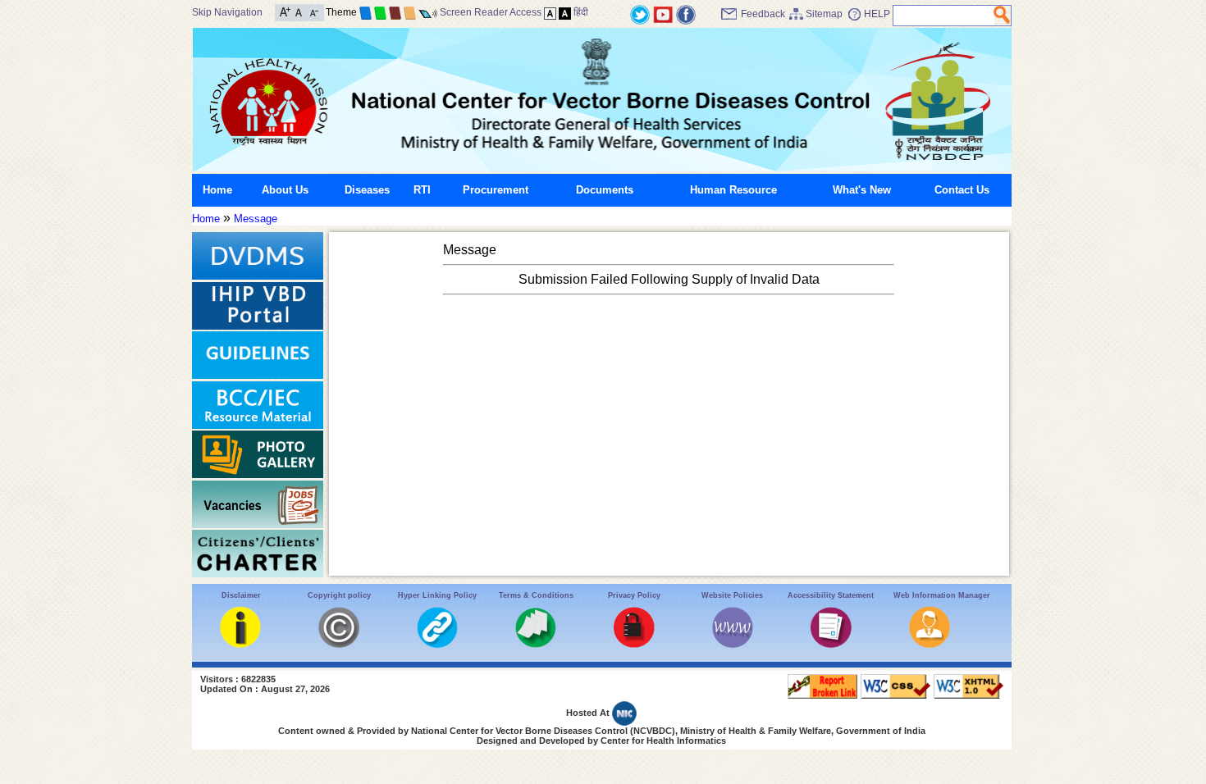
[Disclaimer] (240, 644)
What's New (862, 190)
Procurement (495, 190)
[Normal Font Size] (299, 11)
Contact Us (961, 190)
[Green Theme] (380, 12)
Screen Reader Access (490, 12)
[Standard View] (550, 12)
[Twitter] (640, 14)
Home (217, 190)
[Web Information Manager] (929, 644)
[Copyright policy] (338, 644)
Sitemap (824, 14)
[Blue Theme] (365, 12)
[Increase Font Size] (285, 11)
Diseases (367, 190)
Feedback (763, 14)
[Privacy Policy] (634, 644)
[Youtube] (663, 14)
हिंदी (580, 12)
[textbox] (943, 15)
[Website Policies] (732, 644)
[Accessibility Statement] (831, 644)
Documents (604, 190)
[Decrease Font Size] (313, 11)
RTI (422, 190)
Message (255, 218)
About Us (285, 190)
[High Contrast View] (565, 12)
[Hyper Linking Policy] (437, 644)
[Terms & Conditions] (535, 644)
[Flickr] (686, 14)
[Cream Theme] (410, 12)
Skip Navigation (227, 12)
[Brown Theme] (395, 12)
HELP (877, 14)
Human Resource (733, 190)
